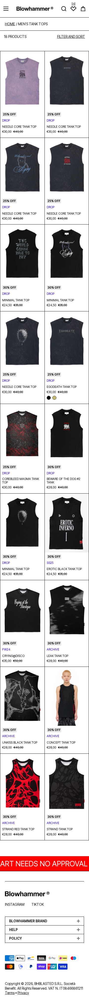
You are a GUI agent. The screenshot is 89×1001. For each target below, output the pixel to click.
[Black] (49, 398)
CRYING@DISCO (13, 656)
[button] (83, 8)
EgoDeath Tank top (62, 387)
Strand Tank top (60, 829)
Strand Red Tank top (18, 829)
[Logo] (34, 8)
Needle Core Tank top (19, 126)
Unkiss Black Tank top (19, 742)
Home (10, 24)
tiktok (37, 904)
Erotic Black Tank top (64, 569)
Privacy (23, 993)
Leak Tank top (57, 656)
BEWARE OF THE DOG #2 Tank (63, 480)
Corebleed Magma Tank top (20, 480)
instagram (14, 904)
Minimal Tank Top (15, 300)
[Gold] (54, 398)
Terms (10, 993)
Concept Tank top (61, 742)
